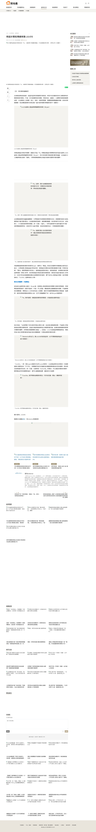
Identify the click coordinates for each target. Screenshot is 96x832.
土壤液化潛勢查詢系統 (77, 83)
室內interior (24, 40)
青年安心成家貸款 (76, 80)
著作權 (45, 825)
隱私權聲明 (50, 825)
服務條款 (41, 825)
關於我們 (68, 825)
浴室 (28, 10)
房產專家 (55, 7)
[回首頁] (12, 3)
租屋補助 (21, 10)
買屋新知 (87, 7)
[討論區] (7, 96)
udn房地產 (11, 33)
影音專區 (76, 7)
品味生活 (44, 7)
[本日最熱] (89, 33)
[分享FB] (7, 88)
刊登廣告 (22, 825)
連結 (23, 419)
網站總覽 (74, 825)
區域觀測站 (20, 7)
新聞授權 (35, 825)
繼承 (15, 10)
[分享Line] (7, 92)
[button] (88, 3)
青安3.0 (9, 10)
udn (7, 33)
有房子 (65, 7)
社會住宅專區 (75, 76)
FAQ (27, 825)
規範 (8, 731)
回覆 (66, 731)
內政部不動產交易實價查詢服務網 (80, 73)
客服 (30, 825)
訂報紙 (62, 825)
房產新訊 (9, 7)
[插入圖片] (63, 731)
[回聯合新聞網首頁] (8, 3)
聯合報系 (57, 825)
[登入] (86, 3)
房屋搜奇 (32, 7)
